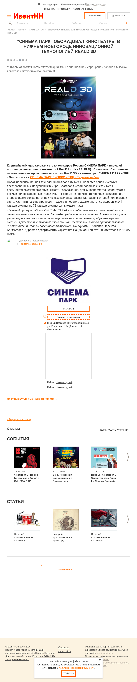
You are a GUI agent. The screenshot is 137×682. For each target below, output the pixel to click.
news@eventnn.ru (104, 653)
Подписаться (64, 569)
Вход (47, 8)
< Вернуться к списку (19, 419)
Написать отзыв (113, 430)
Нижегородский (64, 382)
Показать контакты (68, 317)
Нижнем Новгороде (95, 4)
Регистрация (63, 8)
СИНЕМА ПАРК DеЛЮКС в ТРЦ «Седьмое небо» (64, 177)
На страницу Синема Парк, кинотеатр (32, 398)
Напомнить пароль (83, 8)
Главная (11, 29)
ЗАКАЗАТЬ (95, 15)
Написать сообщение (30, 244)
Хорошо (68, 673)
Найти (10, 23)
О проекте (63, 647)
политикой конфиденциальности (76, 668)
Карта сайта (64, 651)
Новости (21, 29)
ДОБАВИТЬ (118, 15)
